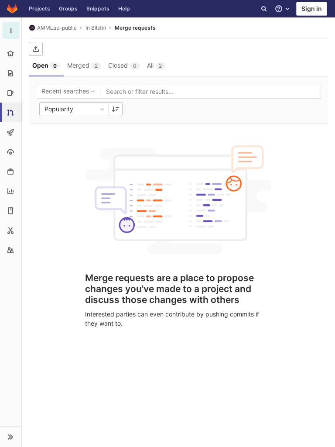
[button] (10, 436)
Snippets (97, 8)
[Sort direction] (116, 109)
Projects (39, 8)
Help (124, 8)
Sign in (311, 8)
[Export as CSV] (36, 49)
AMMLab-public (57, 27)
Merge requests (135, 27)
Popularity (58, 109)
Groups (68, 8)
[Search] (264, 9)
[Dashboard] (12, 8)
